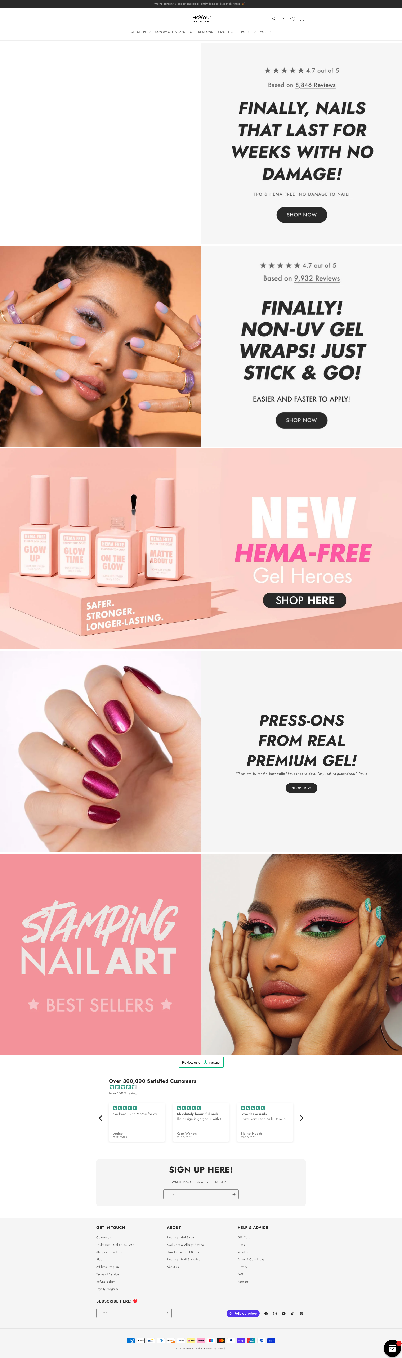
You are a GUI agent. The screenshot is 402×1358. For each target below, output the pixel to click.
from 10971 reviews (124, 1093)
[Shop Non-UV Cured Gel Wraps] (201, 346)
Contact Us (103, 1237)
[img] (203, 1087)
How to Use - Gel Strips (183, 1252)
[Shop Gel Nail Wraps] (201, 143)
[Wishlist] (292, 18)
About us (173, 1267)
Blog (99, 1259)
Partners (243, 1281)
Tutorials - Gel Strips (181, 1237)
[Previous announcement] (97, 4)
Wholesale (245, 1252)
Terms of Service (107, 1274)
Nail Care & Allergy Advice (185, 1245)
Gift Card (244, 1237)
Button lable (177, 954)
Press (241, 1245)
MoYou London (194, 1348)
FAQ (241, 1274)
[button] (140, 31)
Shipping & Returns (109, 1252)
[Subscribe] (233, 1194)
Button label (225, 954)
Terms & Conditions (251, 1259)
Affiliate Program (108, 1267)
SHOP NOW (301, 788)
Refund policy (105, 1281)
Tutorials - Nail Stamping (183, 1259)
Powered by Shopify (215, 1348)
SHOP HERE (177, 549)
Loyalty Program (107, 1289)
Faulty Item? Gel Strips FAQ (115, 1245)
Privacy (242, 1267)
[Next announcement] (304, 4)
